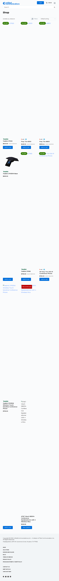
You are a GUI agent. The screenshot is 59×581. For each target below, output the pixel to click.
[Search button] (54, 7)
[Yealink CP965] (29, 210)
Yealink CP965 (26, 271)
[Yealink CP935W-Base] (11, 161)
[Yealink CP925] (11, 79)
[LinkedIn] (10, 576)
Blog (4, 554)
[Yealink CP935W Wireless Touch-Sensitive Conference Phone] (11, 342)
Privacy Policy (7, 559)
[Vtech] (24, 458)
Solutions (6, 549)
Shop (4, 547)
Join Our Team (7, 571)
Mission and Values (8, 552)
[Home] (11, 3)
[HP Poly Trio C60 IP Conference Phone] (47, 210)
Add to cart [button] (7, 147)
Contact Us (6, 566)
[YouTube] (8, 576)
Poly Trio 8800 (44, 141)
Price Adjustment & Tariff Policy (12, 561)
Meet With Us (6, 569)
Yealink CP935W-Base (10, 173)
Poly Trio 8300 (26, 141)
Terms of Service (8, 557)
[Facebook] (3, 576)
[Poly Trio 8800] (47, 79)
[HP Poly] (24, 139)
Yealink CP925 (7, 141)
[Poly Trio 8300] (29, 79)
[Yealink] (5, 139)
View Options (26, 527)
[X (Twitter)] (5, 576)
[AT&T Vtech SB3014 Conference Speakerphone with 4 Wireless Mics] (29, 342)
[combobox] (28, 7)
